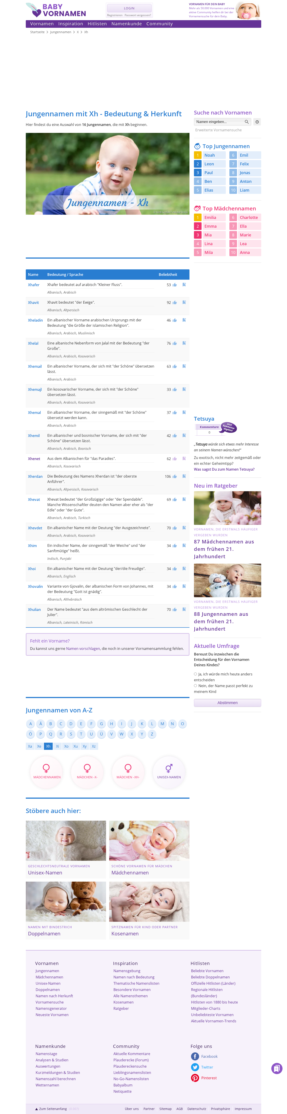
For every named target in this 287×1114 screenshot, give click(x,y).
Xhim (32, 545)
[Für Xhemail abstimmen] (174, 366)
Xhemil (34, 435)
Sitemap (165, 1109)
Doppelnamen (48, 989)
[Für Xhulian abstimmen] (174, 609)
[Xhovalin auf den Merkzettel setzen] (184, 586)
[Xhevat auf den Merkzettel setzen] (184, 499)
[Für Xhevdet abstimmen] (174, 528)
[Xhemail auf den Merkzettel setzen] (184, 366)
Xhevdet (35, 528)
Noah (209, 155)
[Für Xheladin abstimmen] (174, 320)
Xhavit (33, 302)
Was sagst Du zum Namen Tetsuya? (224, 469)
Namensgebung (126, 970)
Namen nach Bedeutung (133, 977)
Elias (208, 190)
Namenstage (46, 1053)
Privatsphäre (220, 1109)
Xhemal (34, 412)
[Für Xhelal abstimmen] (174, 343)
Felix (244, 164)
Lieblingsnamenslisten (132, 1072)
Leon (209, 164)
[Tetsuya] (215, 436)
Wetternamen (47, 1085)
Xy (85, 746)
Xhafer (33, 284)
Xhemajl (35, 389)
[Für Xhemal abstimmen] (174, 412)
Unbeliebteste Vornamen (212, 1014)
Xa (30, 746)
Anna (245, 252)
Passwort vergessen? (138, 15)
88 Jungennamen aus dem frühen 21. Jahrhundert (221, 621)
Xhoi (32, 568)
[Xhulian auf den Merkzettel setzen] (184, 609)
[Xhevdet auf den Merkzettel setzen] (184, 527)
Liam (244, 190)
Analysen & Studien (52, 1060)
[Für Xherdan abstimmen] (174, 476)
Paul (208, 172)
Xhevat (34, 499)
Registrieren (114, 15)
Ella (243, 226)
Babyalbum (123, 1085)
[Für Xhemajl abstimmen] (174, 389)
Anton (246, 181)
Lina (208, 243)
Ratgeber (121, 1008)
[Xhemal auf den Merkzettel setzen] (184, 412)
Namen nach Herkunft (54, 995)
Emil (244, 155)
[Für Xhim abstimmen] (174, 545)
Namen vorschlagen (83, 648)
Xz (94, 746)
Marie (245, 235)
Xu (76, 746)
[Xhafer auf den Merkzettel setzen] (184, 284)
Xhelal (33, 343)
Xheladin (35, 320)
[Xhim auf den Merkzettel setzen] (184, 545)
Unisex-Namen (48, 983)
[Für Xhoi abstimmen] (174, 568)
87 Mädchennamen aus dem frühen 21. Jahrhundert (224, 549)
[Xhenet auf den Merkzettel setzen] (184, 458)
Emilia (210, 217)
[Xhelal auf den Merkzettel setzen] (184, 343)
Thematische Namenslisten (136, 983)
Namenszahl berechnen (56, 1078)
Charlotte (249, 217)
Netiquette (122, 1091)
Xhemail (35, 366)
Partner (149, 1109)
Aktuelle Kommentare (131, 1053)
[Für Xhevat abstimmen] (174, 499)
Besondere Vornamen (132, 989)
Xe (39, 746)
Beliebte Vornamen (207, 970)
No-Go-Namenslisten (131, 1078)
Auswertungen (48, 1066)
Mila (208, 252)
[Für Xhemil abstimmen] (174, 435)
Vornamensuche (50, 1002)
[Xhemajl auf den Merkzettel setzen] (184, 389)
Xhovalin (35, 586)
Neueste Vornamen (52, 1014)
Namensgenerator (51, 1008)
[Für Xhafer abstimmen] (174, 284)
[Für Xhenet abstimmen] (174, 458)
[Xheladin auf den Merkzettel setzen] (184, 319)
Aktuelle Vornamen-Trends (213, 1021)
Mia (208, 235)
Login (129, 8)
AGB (179, 1109)
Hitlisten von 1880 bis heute (214, 1002)
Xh (48, 746)
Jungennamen (47, 970)
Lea (243, 243)
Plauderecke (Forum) (131, 1060)
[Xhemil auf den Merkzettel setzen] (184, 435)
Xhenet (34, 458)
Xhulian (34, 609)
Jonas (245, 172)
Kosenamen (123, 1002)
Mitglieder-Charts (205, 1008)
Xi (57, 746)
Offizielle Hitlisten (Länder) (213, 983)
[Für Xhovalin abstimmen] (174, 586)
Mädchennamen (49, 977)
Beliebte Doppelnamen (210, 977)
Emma (210, 226)
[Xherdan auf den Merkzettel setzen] (184, 476)
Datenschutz (196, 1109)
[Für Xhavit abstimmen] (174, 302)
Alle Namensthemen (130, 995)
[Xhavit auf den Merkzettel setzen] (184, 302)
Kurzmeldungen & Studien (58, 1072)
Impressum (243, 1109)
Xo (66, 746)
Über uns (132, 1109)
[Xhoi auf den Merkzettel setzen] (184, 568)
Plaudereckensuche (130, 1066)
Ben (208, 181)
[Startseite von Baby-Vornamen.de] (56, 16)
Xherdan (35, 476)
